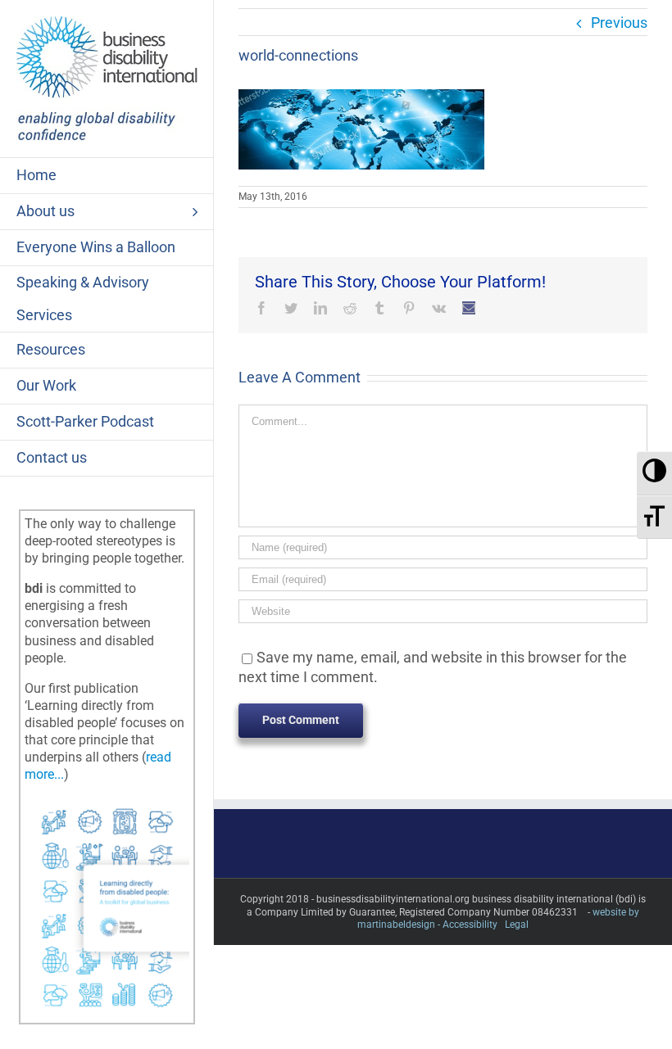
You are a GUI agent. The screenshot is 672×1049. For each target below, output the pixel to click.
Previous (619, 22)
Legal (517, 924)
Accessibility (470, 924)
